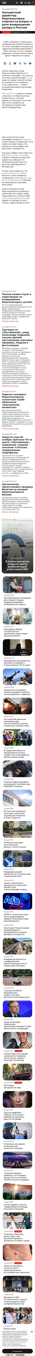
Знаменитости (17, 32)
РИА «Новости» (9, 93)
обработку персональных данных (14, 1342)
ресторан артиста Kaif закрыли (17, 179)
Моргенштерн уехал (15, 155)
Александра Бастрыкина (13, 198)
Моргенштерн (28, 32)
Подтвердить (17, 1351)
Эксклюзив (6, 32)
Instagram (26, 139)
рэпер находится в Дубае (14, 173)
